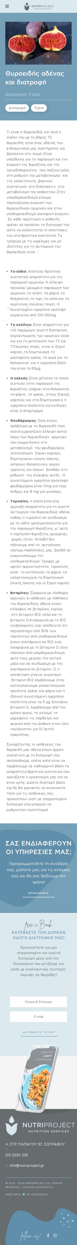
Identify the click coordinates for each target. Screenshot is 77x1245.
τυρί (38, 299)
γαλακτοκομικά (51, 685)
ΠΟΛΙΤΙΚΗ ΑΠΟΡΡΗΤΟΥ (38, 1187)
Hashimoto (33, 550)
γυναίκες (53, 491)
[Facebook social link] (48, 1235)
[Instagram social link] (55, 1235)
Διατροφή (16, 94)
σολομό (45, 713)
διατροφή (15, 804)
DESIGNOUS (39, 1194)
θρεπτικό (53, 271)
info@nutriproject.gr (26, 1165)
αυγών (54, 464)
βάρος (41, 137)
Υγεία (34, 94)
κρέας (36, 357)
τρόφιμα (14, 241)
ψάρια (20, 394)
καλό (46, 760)
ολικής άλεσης (22, 583)
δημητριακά (50, 400)
